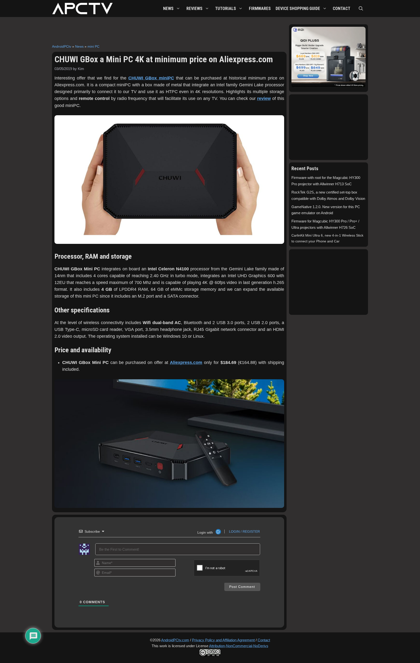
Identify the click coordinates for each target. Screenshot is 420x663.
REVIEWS (194, 8)
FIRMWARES (260, 8)
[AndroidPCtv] (82, 8)
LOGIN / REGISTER (244, 531)
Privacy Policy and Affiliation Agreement (223, 640)
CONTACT (341, 8)
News (79, 46)
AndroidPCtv (61, 46)
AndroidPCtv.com (175, 640)
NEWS (168, 8)
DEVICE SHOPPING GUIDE (298, 8)
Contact (264, 640)
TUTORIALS (225, 8)
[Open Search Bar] (361, 8)
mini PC (93, 46)
